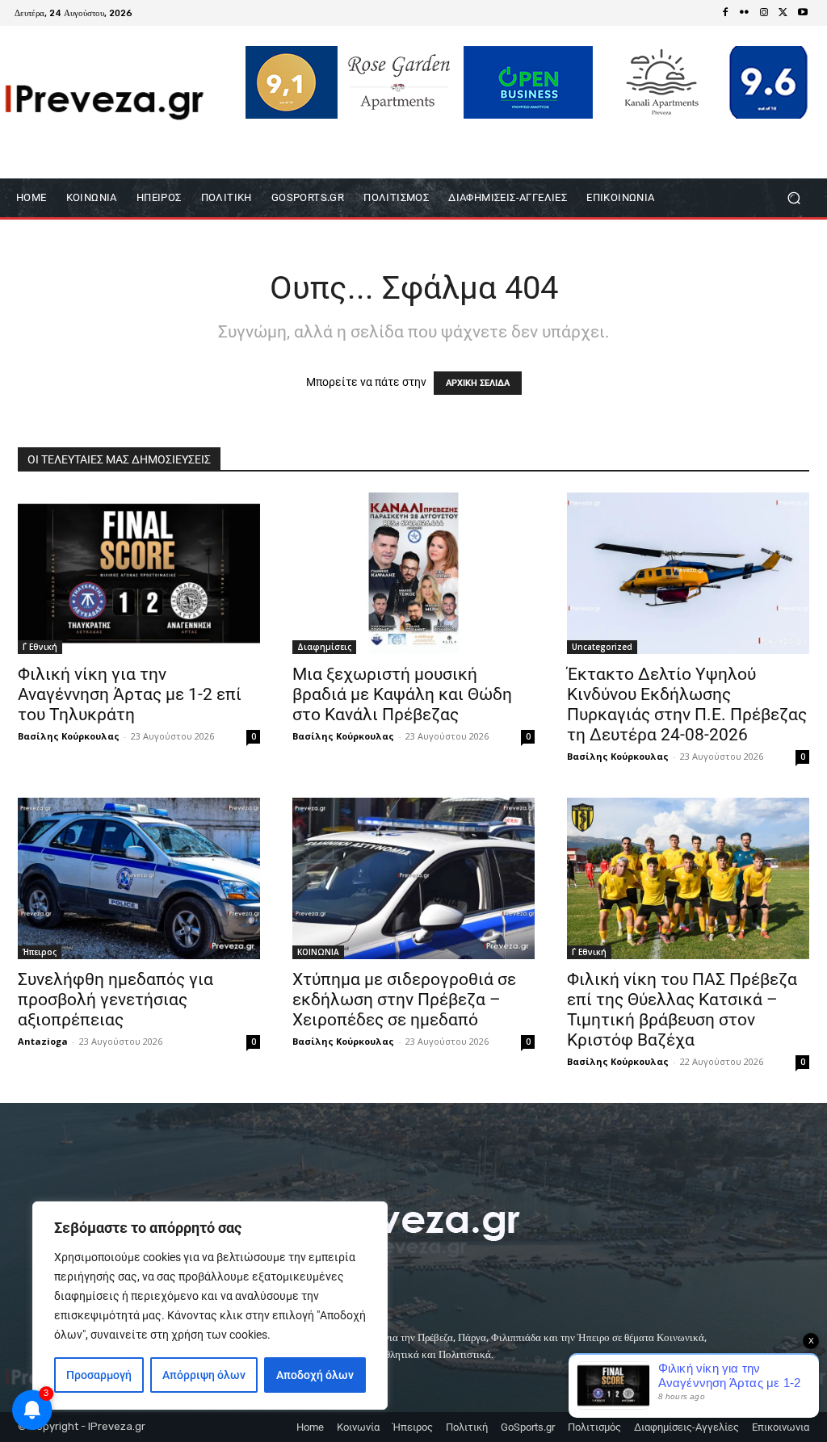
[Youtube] (802, 13)
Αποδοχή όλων (315, 1375)
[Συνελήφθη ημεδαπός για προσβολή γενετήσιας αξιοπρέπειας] (139, 878)
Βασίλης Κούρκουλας (69, 736)
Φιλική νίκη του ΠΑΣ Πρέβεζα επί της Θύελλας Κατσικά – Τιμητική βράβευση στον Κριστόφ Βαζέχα (682, 1010)
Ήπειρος (40, 952)
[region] (210, 1305)
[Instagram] (764, 13)
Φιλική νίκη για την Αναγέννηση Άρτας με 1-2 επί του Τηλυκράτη (129, 694)
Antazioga (43, 1041)
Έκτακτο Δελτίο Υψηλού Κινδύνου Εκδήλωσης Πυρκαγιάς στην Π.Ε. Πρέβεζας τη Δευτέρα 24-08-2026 (687, 704)
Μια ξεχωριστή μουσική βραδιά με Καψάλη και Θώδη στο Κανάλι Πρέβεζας (402, 694)
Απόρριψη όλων (204, 1375)
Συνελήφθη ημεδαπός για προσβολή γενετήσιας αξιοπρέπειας (115, 999)
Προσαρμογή (99, 1375)
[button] (793, 198)
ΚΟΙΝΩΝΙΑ (318, 952)
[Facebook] (725, 13)
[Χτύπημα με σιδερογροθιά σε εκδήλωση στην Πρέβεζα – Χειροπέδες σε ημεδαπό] (413, 878)
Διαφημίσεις (324, 646)
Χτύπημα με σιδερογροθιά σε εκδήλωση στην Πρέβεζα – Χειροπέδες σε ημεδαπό (404, 999)
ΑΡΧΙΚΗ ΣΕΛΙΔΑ (478, 383)
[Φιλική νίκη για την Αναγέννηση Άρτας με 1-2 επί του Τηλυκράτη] (139, 573)
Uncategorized (602, 646)
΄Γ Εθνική (40, 646)
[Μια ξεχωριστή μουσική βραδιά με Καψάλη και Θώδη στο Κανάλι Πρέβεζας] (413, 573)
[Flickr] (744, 13)
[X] (783, 13)
